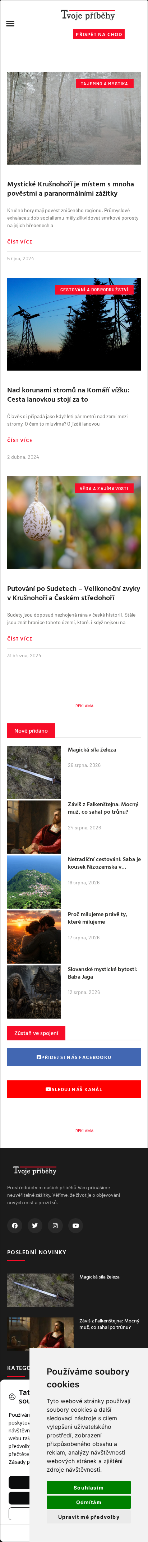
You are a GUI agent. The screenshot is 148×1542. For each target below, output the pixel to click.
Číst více (20, 241)
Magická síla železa (92, 749)
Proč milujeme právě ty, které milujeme (97, 918)
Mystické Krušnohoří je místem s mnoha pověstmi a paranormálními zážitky (70, 188)
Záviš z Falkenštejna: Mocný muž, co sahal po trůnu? (103, 808)
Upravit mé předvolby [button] (89, 1517)
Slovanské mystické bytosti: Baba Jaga (102, 973)
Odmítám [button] (89, 1502)
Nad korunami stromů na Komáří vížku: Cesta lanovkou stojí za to (68, 394)
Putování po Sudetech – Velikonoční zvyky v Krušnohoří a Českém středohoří (73, 593)
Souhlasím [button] (89, 1488)
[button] (10, 23)
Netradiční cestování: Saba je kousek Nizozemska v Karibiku (104, 866)
